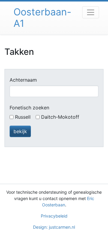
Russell (23, 117)
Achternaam (23, 80)
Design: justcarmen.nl (54, 227)
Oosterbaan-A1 (42, 17)
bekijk (20, 131)
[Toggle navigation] (90, 12)
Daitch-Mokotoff (60, 117)
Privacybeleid (54, 215)
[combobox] (54, 91)
